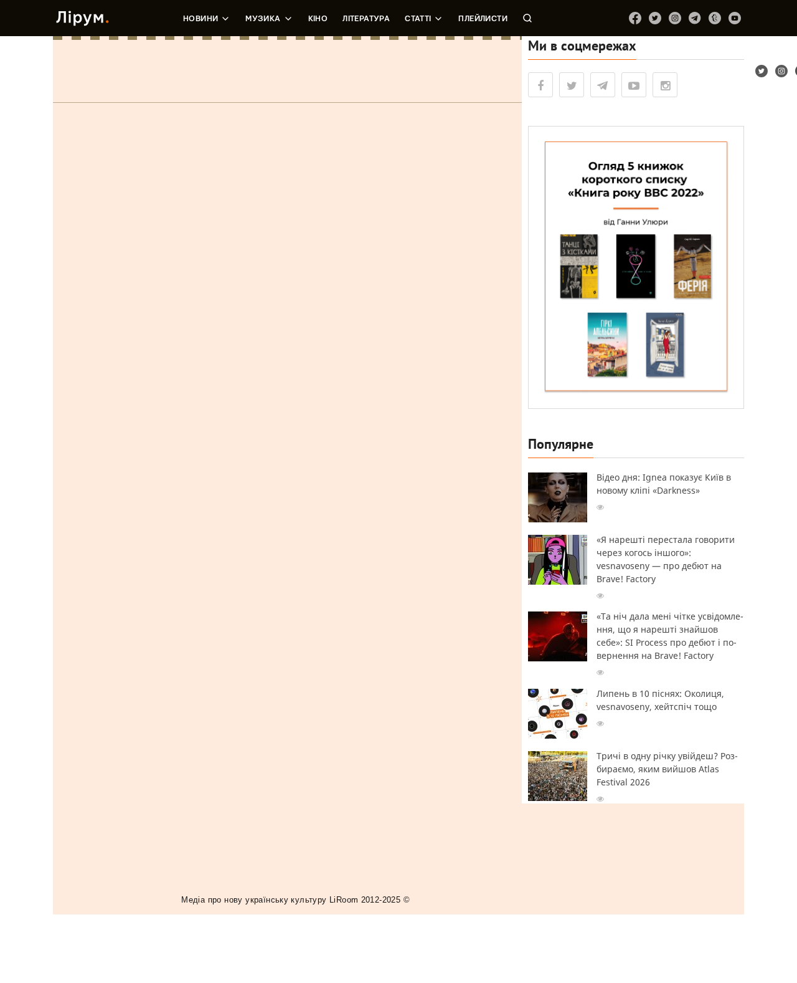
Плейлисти (482, 18)
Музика (262, 18)
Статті (418, 18)
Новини (200, 18)
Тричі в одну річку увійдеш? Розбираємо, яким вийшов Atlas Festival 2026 (667, 769)
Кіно (318, 18)
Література (366, 18)
